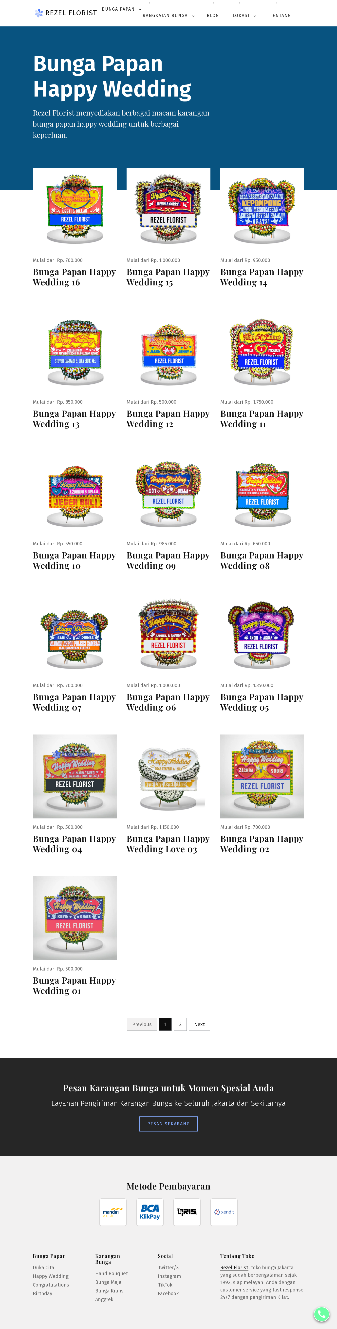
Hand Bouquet (111, 1273)
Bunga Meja (108, 1282)
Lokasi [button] (245, 15)
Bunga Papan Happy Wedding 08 (261, 560)
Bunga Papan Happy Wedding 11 (261, 418)
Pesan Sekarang (168, 1124)
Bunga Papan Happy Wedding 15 (168, 277)
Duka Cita (43, 1267)
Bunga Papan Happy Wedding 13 (74, 418)
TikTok (165, 1285)
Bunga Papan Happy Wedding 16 (74, 277)
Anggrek (104, 1299)
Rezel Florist (71, 12)
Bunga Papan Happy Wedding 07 (74, 702)
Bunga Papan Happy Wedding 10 (74, 560)
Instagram (169, 1276)
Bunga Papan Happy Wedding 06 (168, 702)
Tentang (280, 15)
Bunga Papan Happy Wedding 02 (261, 843)
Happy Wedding (51, 1276)
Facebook (168, 1293)
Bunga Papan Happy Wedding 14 (261, 277)
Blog (213, 15)
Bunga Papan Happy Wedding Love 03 (168, 843)
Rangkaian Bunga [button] (169, 15)
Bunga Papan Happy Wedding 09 (168, 560)
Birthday (42, 1293)
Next (199, 1024)
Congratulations (51, 1285)
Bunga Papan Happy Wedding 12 (168, 418)
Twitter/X (168, 1267)
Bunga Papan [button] (122, 9)
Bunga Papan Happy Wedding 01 (74, 985)
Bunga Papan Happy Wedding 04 (74, 843)
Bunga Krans (109, 1291)
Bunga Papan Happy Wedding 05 (261, 702)
